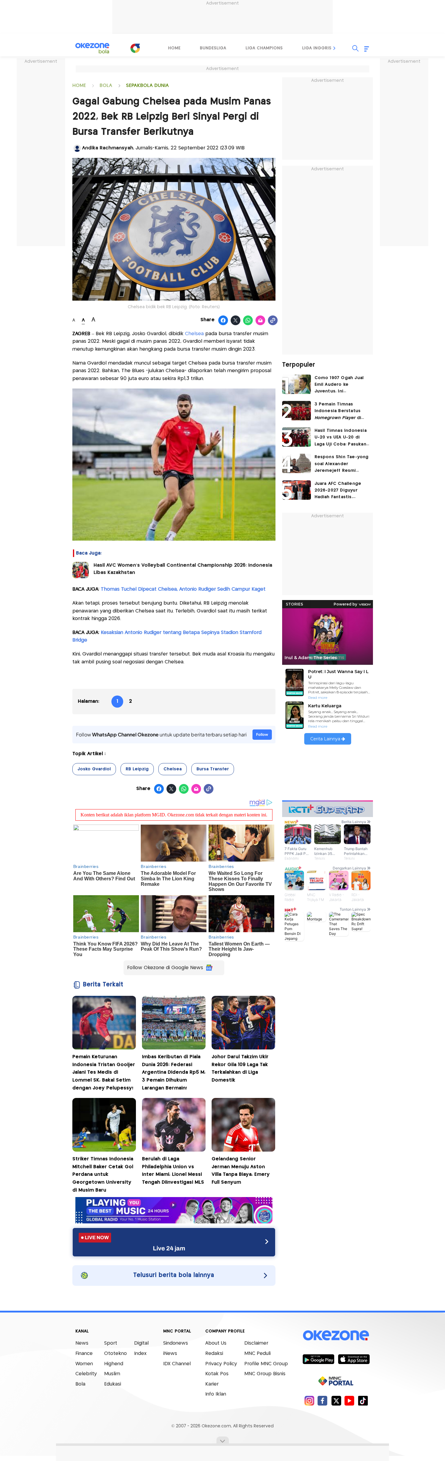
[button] (334, 48)
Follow (262, 734)
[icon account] (77, 148)
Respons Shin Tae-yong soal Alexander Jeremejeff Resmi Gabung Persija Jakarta (342, 464)
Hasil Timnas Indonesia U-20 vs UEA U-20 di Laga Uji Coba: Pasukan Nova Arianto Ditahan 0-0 (342, 438)
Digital (141, 1343)
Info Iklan (215, 1394)
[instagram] (309, 1401)
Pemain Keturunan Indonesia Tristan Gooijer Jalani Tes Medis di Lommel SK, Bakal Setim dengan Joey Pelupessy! (103, 1072)
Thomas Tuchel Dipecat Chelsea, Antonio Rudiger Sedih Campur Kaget (183, 589)
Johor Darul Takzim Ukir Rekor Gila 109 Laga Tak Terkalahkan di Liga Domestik (240, 1068)
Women (84, 1364)
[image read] (80, 570)
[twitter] (336, 1401)
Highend (113, 1364)
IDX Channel (177, 1364)
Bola (80, 1384)
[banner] (173, 1221)
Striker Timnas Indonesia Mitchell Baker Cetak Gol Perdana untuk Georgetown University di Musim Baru (102, 1174)
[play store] (318, 1359)
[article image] (296, 384)
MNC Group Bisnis (264, 1374)
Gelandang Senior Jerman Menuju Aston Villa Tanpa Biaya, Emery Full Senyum (241, 1171)
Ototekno (115, 1353)
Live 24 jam (169, 1248)
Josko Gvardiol (94, 769)
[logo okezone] (336, 1335)
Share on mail (260, 320)
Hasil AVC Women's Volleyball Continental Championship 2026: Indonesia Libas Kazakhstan (183, 569)
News (81, 1343)
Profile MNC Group (266, 1364)
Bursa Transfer (212, 769)
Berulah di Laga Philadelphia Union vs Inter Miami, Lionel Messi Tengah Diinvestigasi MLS (173, 1171)
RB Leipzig (137, 769)
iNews (170, 1353)
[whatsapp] (248, 320)
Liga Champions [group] (264, 48)
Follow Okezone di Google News (165, 968)
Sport (110, 1343)
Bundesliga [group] (213, 48)
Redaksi (214, 1353)
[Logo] (135, 48)
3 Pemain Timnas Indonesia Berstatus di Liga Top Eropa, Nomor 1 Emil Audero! (342, 411)
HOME (79, 85)
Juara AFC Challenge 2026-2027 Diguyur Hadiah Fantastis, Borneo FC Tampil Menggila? (338, 491)
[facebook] (323, 1401)
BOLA (106, 85)
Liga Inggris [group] (316, 48)
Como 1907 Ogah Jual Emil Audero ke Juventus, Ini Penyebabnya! (339, 385)
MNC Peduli (257, 1353)
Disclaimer (256, 1343)
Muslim (112, 1374)
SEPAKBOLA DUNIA (147, 85)
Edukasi (112, 1384)
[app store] (354, 1359)
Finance (84, 1353)
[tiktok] (363, 1401)
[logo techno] (92, 48)
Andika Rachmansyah (107, 148)
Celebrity (86, 1374)
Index (140, 1353)
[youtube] (349, 1401)
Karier (212, 1384)
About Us (215, 1343)
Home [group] (174, 48)
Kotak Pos (217, 1374)
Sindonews (175, 1343)
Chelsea (195, 334)
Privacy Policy (221, 1364)
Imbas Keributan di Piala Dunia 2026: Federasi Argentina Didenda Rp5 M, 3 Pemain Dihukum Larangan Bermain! (174, 1072)
